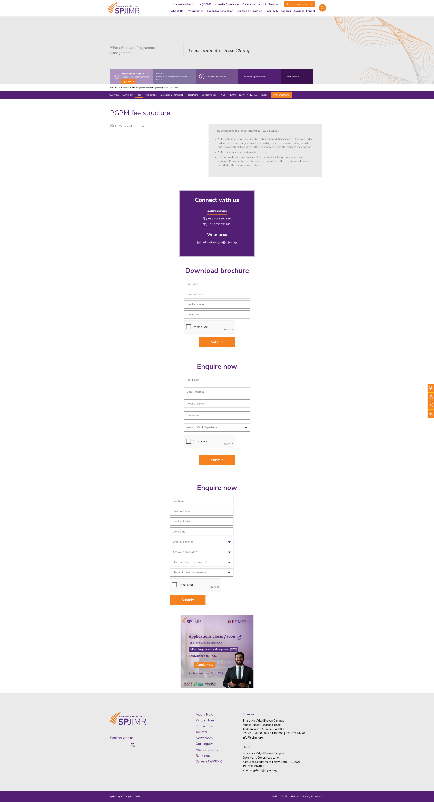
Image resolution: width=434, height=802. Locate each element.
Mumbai (248, 714)
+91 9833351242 (219, 224)
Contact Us (204, 726)
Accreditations (207, 749)
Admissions (151, 94)
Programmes (195, 11)
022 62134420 (295, 733)
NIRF (274, 796)
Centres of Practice (249, 11)
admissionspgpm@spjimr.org (220, 242)
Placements (248, 4)
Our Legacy (204, 743)
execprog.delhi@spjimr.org (260, 770)
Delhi (246, 747)
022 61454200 (252, 733)
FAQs (222, 94)
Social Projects (209, 94)
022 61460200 (273, 733)
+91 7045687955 (219, 218)
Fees (139, 94)
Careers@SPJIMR (209, 761)
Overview (114, 94)
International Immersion (171, 94)
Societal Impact (304, 11)
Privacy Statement (312, 796)
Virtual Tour (205, 720)
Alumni (262, 4)
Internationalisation (183, 4)
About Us (177, 11)
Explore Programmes (298, 4)
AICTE (284, 796)
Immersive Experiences (227, 4)
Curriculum (127, 94)
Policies (295, 796)
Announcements (281, 94)
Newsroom (275, 4)
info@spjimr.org (253, 738)
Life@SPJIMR (204, 4)
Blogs (264, 94)
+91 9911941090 (254, 766)
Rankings (203, 755)
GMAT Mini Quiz (248, 95)
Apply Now (128, 81)
